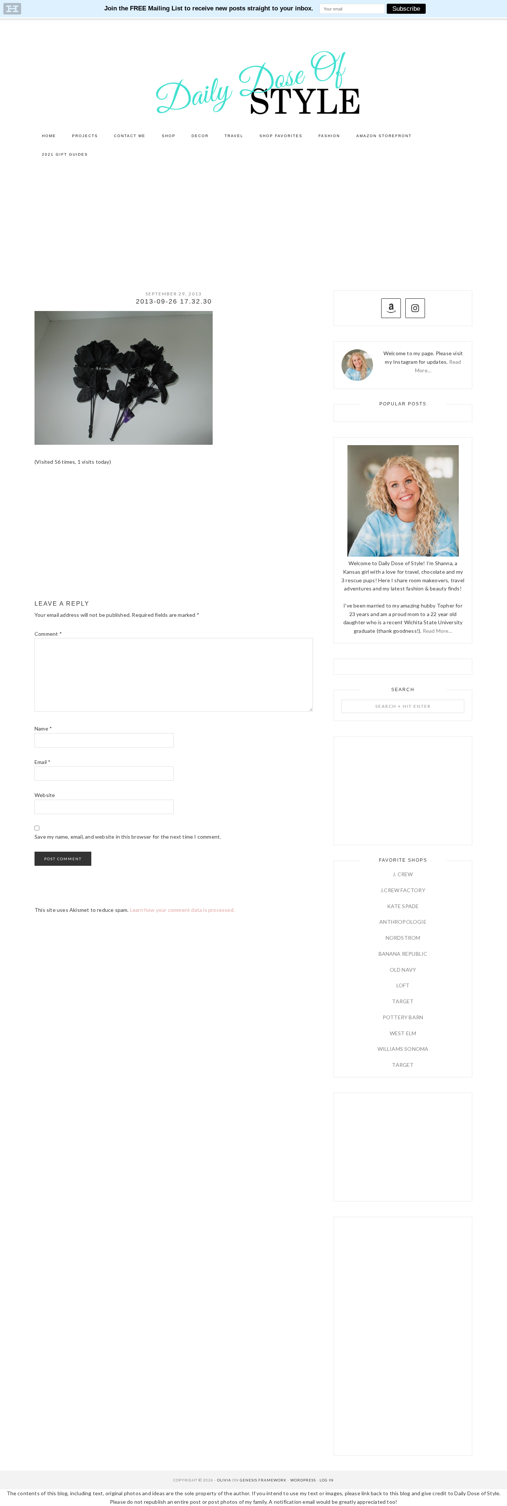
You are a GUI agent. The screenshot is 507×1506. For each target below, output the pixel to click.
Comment (48, 634)
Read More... (437, 631)
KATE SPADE (403, 906)
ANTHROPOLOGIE (402, 922)
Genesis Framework (263, 1480)
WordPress (303, 1480)
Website (45, 795)
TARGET (402, 1001)
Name (43, 728)
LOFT (403, 985)
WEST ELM (403, 1033)
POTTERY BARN (403, 1017)
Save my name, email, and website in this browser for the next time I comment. (128, 836)
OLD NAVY (403, 969)
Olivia (224, 1480)
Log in (327, 1480)
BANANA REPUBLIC (403, 953)
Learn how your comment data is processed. (182, 910)
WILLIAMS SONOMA (403, 1049)
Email (42, 762)
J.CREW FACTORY (402, 890)
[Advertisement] (253, 220)
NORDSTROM (403, 938)
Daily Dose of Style (253, 82)
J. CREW (403, 874)
